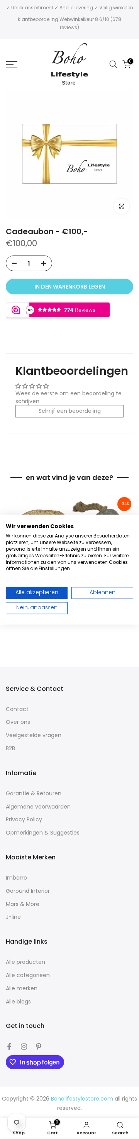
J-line (13, 917)
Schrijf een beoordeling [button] (70, 411)
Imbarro (16, 878)
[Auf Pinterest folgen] (38, 1046)
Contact (17, 709)
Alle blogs (18, 1001)
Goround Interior (28, 891)
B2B (10, 748)
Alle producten (25, 962)
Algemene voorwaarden (38, 806)
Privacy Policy (24, 819)
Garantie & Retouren (33, 793)
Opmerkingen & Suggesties (43, 832)
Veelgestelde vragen (33, 735)
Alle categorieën (28, 975)
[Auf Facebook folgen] (9, 1046)
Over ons (18, 722)
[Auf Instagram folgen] (23, 1046)
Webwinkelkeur (76, 19)
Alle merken (21, 988)
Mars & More (22, 904)
